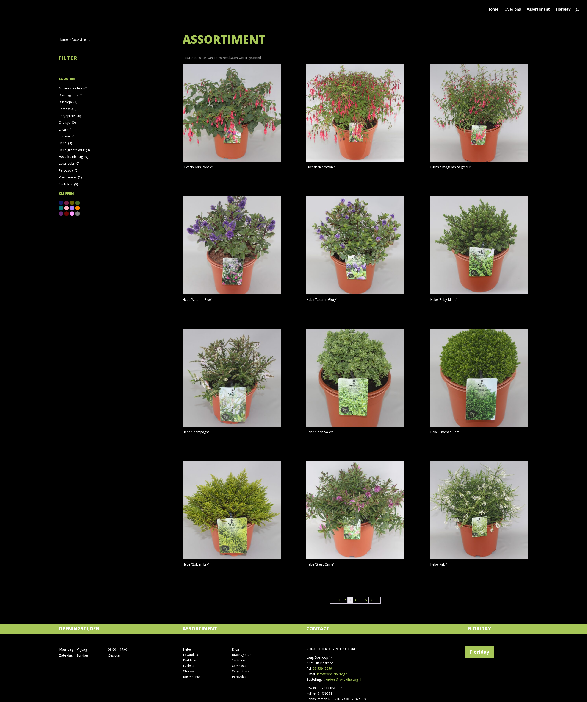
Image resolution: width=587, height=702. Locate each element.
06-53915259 (322, 668)
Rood (66, 213)
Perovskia (69, 170)
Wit (77, 213)
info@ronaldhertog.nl (332, 674)
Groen (77, 203)
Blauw (61, 203)
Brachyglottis (71, 95)
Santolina (68, 184)
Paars (61, 213)
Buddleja (68, 102)
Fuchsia (67, 136)
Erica (65, 129)
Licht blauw (61, 208)
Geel (72, 203)
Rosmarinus (70, 177)
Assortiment (538, 10)
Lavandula (69, 163)
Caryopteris (70, 116)
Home (492, 10)
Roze (72, 213)
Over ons (512, 10)
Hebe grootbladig (74, 150)
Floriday (563, 10)
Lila (72, 208)
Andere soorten (73, 88)
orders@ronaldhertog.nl (343, 679)
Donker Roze (66, 203)
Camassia (69, 109)
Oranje (77, 208)
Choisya (67, 122)
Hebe (65, 143)
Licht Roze (66, 208)
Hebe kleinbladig (73, 156)
